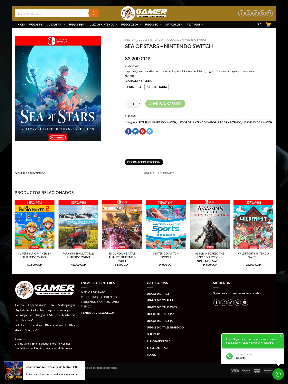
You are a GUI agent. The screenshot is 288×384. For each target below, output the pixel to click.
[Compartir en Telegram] (149, 131)
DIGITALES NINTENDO (138, 80)
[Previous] (15, 236)
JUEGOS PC (151, 24)
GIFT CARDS (172, 24)
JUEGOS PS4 (54, 24)
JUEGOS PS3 (36, 24)
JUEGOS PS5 (76, 24)
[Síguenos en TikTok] (255, 13)
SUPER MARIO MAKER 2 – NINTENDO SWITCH (34, 255)
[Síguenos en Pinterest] (262, 13)
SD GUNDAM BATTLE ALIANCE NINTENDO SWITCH (122, 257)
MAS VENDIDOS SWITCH (257, 122)
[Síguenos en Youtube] (269, 13)
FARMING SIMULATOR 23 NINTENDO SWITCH (78, 255)
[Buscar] (94, 13)
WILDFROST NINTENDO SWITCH (253, 255)
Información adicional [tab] (144, 162)
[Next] (273, 236)
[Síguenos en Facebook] (241, 13)
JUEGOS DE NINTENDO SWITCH (187, 39)
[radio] (135, 87)
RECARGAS (193, 24)
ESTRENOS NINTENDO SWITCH (157, 122)
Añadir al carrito (165, 103)
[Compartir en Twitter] (135, 131)
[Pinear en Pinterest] (142, 131)
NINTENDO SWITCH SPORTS (166, 255)
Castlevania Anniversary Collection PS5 (52, 366)
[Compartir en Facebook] (128, 131)
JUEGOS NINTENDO (102, 24)
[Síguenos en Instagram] (248, 13)
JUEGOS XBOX (130, 24)
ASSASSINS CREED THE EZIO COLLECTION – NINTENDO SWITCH (209, 257)
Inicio (21, 24)
